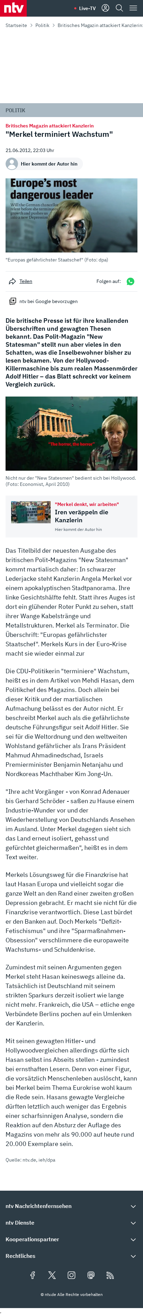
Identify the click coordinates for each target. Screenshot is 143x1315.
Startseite (16, 25)
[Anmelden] (105, 8)
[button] (71, 220)
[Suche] (119, 8)
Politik (42, 25)
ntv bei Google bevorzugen (48, 301)
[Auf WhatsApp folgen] (130, 281)
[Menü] (133, 8)
